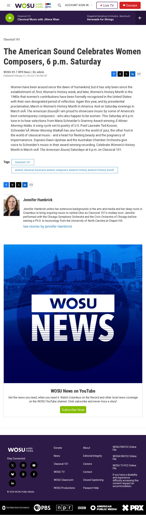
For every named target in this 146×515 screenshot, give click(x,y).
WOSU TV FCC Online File (124, 467)
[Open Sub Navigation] (91, 5)
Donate (131, 5)
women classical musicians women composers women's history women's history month (64, 170)
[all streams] (140, 18)
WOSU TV (59, 472)
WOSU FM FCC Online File (124, 448)
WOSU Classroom (64, 480)
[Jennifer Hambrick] (12, 205)
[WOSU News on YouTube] (73, 313)
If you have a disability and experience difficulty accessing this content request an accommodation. (126, 480)
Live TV (108, 5)
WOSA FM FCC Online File (125, 457)
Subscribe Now (73, 410)
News (57, 456)
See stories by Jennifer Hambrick (47, 226)
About (86, 448)
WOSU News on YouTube (73, 391)
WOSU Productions (64, 488)
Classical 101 (61, 464)
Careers (87, 464)
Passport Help (91, 488)
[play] (10, 18)
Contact (87, 472)
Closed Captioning (93, 480)
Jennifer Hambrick (38, 200)
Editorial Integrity (92, 456)
